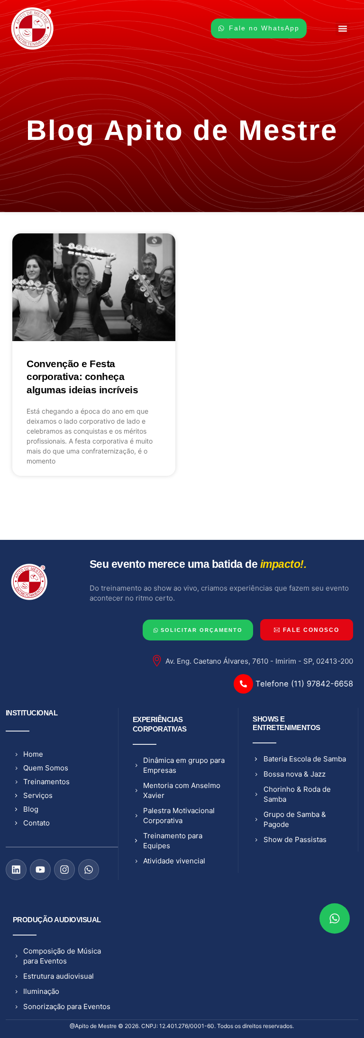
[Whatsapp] (88, 869)
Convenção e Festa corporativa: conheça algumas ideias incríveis (82, 376)
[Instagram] (64, 869)
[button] (343, 28)
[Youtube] (40, 869)
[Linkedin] (16, 869)
